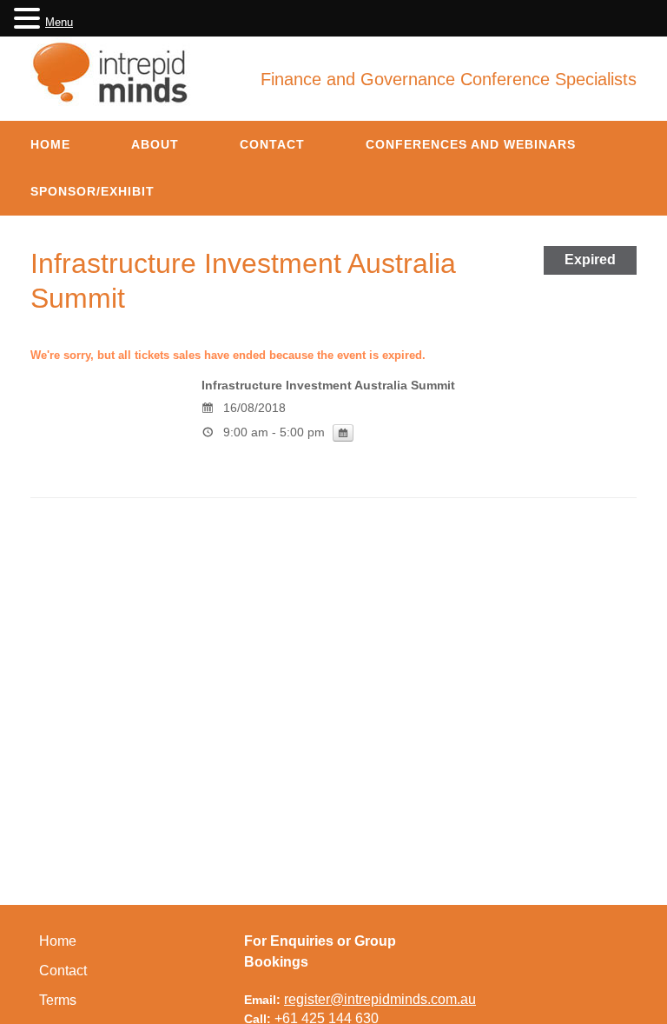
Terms (57, 1000)
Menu (59, 22)
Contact (272, 144)
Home (50, 144)
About (155, 144)
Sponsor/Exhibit (92, 191)
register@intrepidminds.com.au (380, 999)
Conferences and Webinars (471, 144)
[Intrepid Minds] (112, 72)
